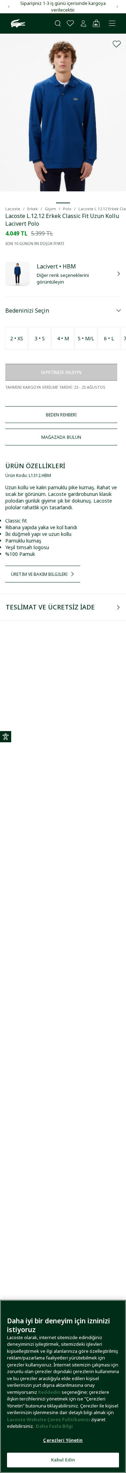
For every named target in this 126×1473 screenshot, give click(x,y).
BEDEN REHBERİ (61, 415)
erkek (32, 208)
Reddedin (49, 1392)
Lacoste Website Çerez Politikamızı (49, 1419)
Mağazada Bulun (61, 437)
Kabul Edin (63, 1460)
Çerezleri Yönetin (63, 1440)
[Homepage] (17, 23)
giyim (50, 208)
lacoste (12, 208)
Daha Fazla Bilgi (54, 1426)
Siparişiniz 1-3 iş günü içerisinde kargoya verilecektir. (63, 6)
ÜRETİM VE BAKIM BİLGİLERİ (39, 574)
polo (67, 208)
